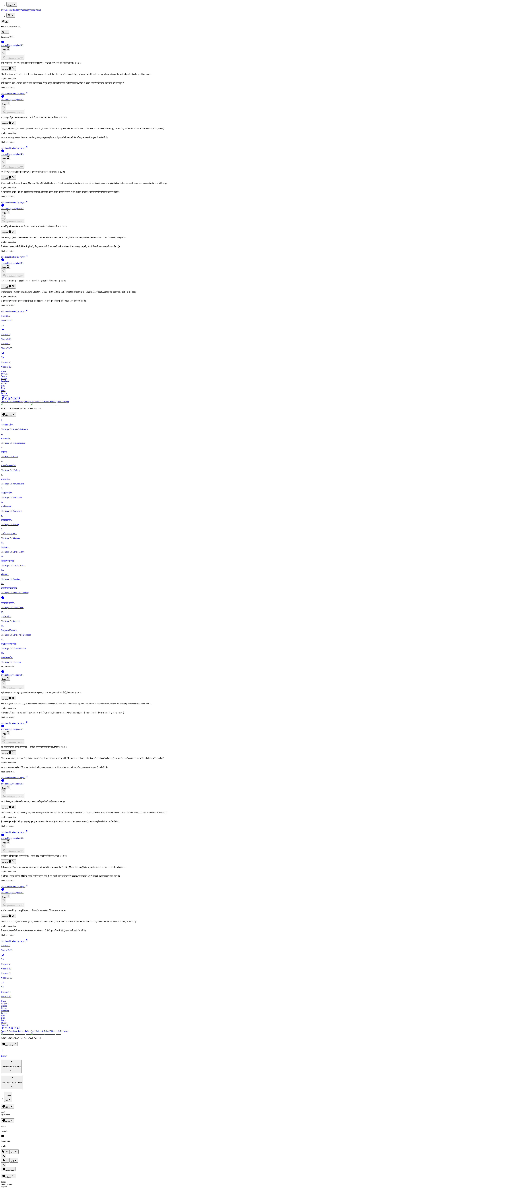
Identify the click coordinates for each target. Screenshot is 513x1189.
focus (3, 1182)
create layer (9, 1170)
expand (4, 1187)
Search (11, 10)
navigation (9, 1045)
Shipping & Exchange (59, 401)
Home (3, 371)
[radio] (2, 1137)
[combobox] (8, 1097)
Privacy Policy (24, 401)
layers (7, 1121)
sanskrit (5, 69)
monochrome (6, 1184)
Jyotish (32, 10)
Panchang (25, 10)
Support (4, 395)
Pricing (38, 10)
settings (8, 1177)
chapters (8, 415)
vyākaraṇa (5, 1114)
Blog (3, 388)
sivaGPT (5, 10)
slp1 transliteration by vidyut (13, 93)
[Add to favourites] (3, 53)
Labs (3, 386)
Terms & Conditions (9, 401)
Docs (3, 390)
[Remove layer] (3, 1156)
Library (17, 10)
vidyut (7, 1107)
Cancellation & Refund (40, 401)
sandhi (4, 1112)
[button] (256, 53)
